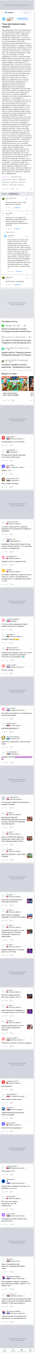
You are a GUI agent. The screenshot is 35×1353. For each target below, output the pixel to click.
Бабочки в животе (12, 20)
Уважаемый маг (15, 541)
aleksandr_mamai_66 (10, 360)
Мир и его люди (16, 1109)
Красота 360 (15, 1261)
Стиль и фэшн (15, 725)
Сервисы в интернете (18, 710)
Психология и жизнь (18, 1183)
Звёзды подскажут (17, 667)
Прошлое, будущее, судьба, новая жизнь (18, 1313)
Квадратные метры (17, 1168)
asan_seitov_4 (9, 337)
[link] (14, 389)
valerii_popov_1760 (10, 325)
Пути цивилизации (23, 360)
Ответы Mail (15, 739)
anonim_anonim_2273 (11, 348)
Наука (18, 325)
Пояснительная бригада (18, 1278)
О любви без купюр (19, 337)
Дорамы (13, 621)
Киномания (13, 452)
